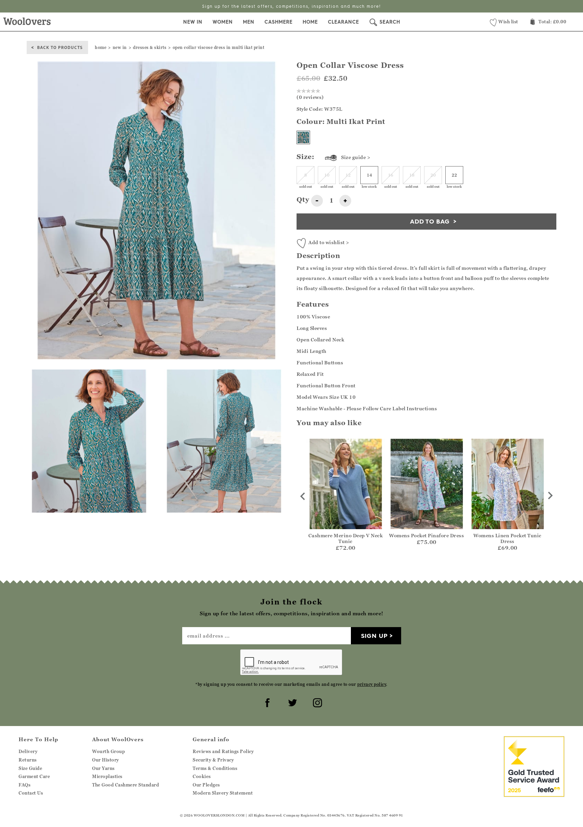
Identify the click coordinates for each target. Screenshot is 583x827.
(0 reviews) (310, 97)
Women (223, 22)
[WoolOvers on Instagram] (316, 701)
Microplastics (107, 776)
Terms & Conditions (215, 768)
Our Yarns (103, 768)
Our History (105, 760)
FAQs (24, 784)
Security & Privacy (213, 760)
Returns (28, 760)
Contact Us (31, 793)
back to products (60, 47)
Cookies (202, 776)
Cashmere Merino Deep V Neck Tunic (345, 538)
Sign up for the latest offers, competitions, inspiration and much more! (291, 6)
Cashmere (279, 22)
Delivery (28, 751)
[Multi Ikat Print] (303, 137)
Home (310, 22)
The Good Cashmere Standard (125, 784)
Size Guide (30, 768)
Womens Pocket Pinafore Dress (426, 535)
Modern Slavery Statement (223, 793)
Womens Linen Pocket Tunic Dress (507, 538)
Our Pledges (206, 784)
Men (248, 22)
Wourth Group (108, 751)
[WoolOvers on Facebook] (266, 701)
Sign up (374, 635)
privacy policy (371, 684)
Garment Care (34, 776)
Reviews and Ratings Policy (223, 751)
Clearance (343, 22)
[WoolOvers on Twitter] (291, 701)
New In (192, 22)
